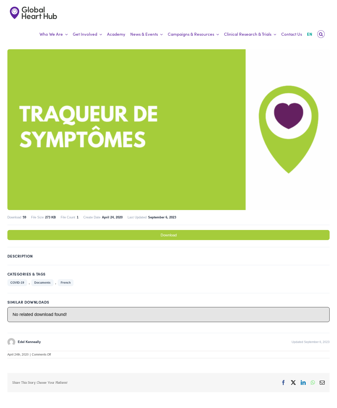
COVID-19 (17, 282)
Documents (42, 282)
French (66, 282)
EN (309, 34)
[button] (321, 34)
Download (169, 235)
